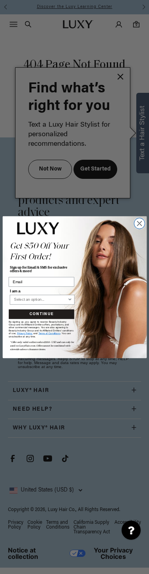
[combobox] (40, 299)
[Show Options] (69, 299)
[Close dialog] (139, 223)
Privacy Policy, (24, 333)
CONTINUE (41, 314)
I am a (15, 291)
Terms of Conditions (49, 333)
